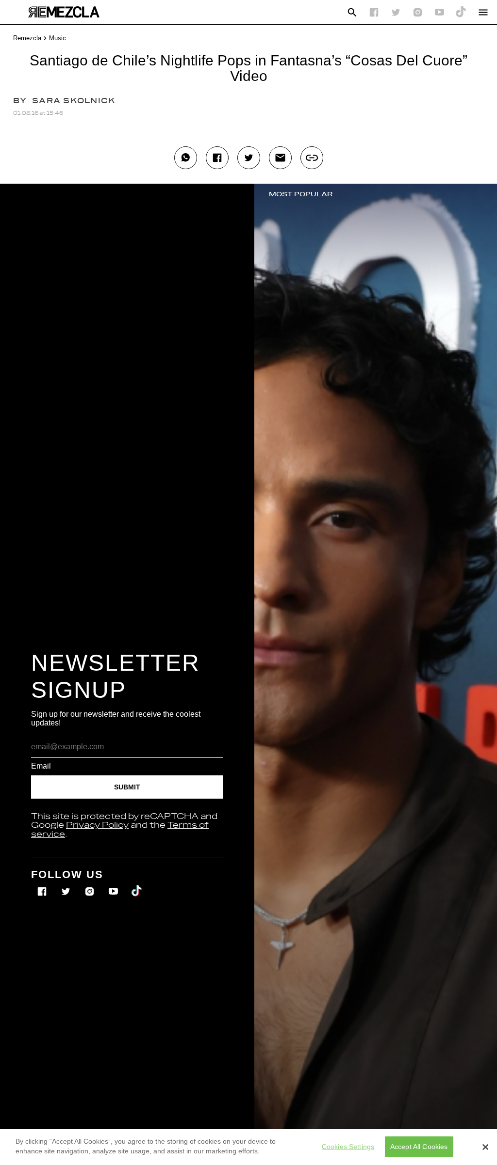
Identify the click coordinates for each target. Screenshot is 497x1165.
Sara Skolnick (74, 101)
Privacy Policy (97, 825)
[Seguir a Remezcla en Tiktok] (461, 12)
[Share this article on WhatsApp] (185, 157)
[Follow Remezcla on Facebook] (374, 12)
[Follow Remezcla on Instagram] (418, 12)
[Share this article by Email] (280, 157)
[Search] (352, 12)
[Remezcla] (63, 12)
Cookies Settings (348, 1146)
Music (57, 38)
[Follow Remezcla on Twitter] (67, 885)
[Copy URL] (311, 157)
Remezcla (27, 38)
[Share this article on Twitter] (248, 157)
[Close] (485, 1147)
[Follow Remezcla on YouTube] (439, 12)
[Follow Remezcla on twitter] (396, 12)
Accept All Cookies (419, 1146)
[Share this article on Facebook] (217, 157)
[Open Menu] (483, 12)
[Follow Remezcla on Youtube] (114, 885)
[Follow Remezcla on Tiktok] (137, 885)
